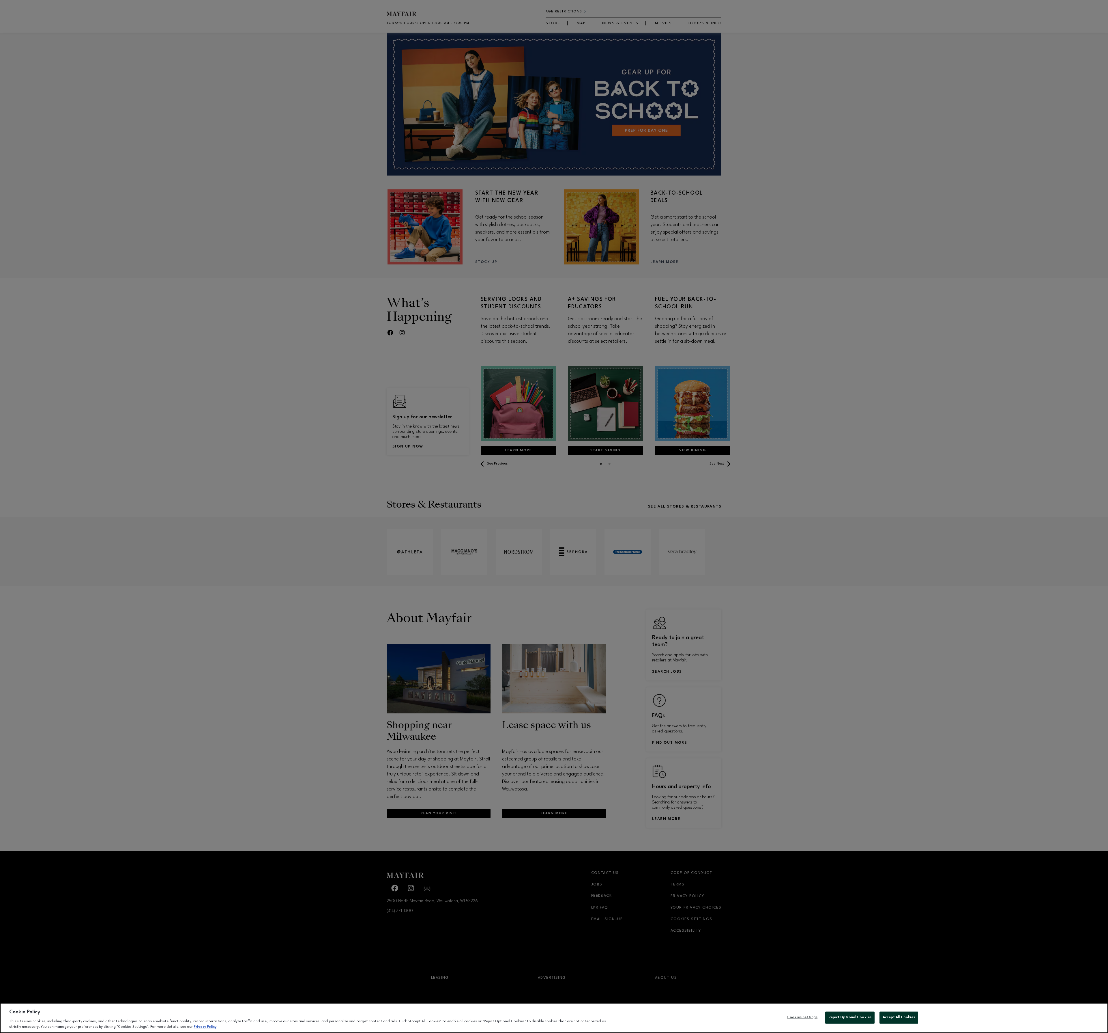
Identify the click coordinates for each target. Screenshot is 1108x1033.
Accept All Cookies (899, 1017)
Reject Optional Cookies (849, 1017)
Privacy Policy (205, 1027)
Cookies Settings (802, 1017)
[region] (554, 1018)
